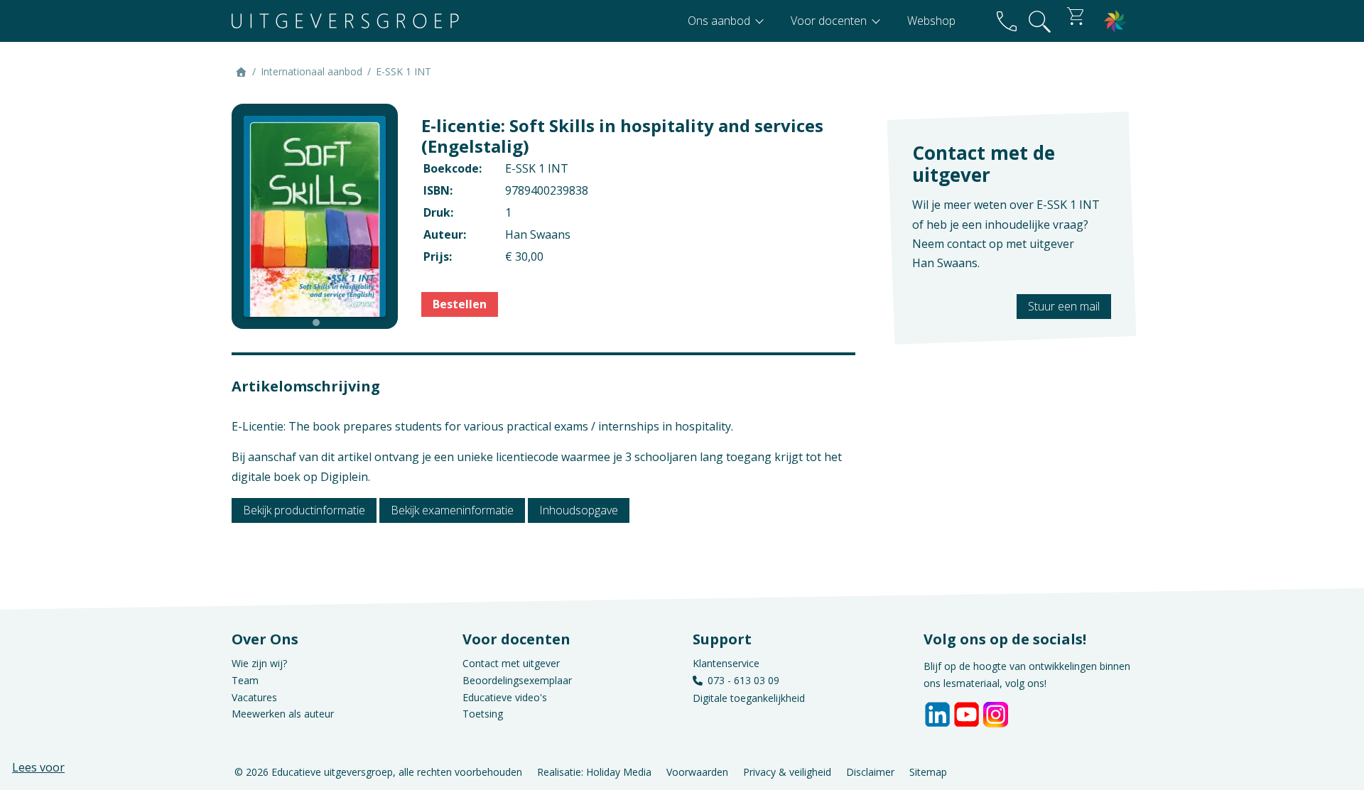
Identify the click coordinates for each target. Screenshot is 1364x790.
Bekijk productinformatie (304, 510)
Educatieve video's (504, 697)
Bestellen (460, 304)
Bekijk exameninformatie (452, 510)
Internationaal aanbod (311, 71)
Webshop (931, 20)
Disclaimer (870, 771)
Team (245, 680)
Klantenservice (726, 663)
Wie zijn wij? (259, 663)
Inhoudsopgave (578, 510)
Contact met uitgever (511, 663)
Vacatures (254, 697)
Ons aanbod (720, 20)
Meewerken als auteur (283, 713)
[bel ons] (1006, 21)
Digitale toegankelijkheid (749, 698)
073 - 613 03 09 (743, 680)
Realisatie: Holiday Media (594, 771)
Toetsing (482, 713)
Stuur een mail (1064, 306)
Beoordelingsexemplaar (517, 680)
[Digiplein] (1115, 21)
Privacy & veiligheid (787, 771)
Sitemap (928, 771)
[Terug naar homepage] (345, 20)
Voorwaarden (697, 771)
